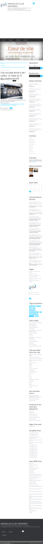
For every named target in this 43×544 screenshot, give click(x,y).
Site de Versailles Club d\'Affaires (35, 322)
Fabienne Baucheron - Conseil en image (35, 360)
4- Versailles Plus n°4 (33, 449)
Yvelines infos (31, 328)
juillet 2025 (31, 147)
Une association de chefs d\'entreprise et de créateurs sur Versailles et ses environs (35, 396)
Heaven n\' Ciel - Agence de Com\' (35, 358)
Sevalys (30, 365)
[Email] (34, 3)
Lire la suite (34, 161)
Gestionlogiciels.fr (32, 469)
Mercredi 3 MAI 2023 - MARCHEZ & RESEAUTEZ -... (35, 211)
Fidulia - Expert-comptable (34, 357)
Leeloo (30, 377)
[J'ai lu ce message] (41, 542)
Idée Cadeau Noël (32, 510)
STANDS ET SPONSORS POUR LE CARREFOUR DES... (35, 236)
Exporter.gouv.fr (32, 339)
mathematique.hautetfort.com (35, 474)
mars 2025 (31, 151)
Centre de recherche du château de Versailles (35, 338)
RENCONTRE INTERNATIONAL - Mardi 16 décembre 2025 (35, 100)
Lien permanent (5, 108)
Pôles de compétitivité (33, 341)
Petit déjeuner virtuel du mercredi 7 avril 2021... (35, 255)
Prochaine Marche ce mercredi (35, 110)
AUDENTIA (31, 463)
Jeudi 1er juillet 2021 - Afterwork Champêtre (35, 248)
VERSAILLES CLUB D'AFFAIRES (16, 5)
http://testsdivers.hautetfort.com (35, 475)
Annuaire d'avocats (32, 478)
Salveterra (31, 334)
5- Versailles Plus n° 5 (33, 451)
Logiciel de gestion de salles (34, 417)
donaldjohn (31, 203)
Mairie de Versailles (33, 325)
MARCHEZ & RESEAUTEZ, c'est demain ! (35, 85)
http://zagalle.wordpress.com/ (35, 501)
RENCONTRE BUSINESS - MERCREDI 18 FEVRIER (35, 95)
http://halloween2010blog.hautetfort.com (35, 508)
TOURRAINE (31, 247)
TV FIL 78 (31, 335)
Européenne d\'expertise (34, 379)
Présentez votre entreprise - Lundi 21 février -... (35, 218)
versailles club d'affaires (34, 312)
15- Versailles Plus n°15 (33, 432)
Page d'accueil (3, 65)
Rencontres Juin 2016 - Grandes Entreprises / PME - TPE (35, 278)
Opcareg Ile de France (33, 368)
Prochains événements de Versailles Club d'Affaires (35, 276)
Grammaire (31, 471)
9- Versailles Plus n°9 (33, 457)
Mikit (30, 374)
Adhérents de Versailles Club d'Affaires (34, 272)
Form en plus (31, 370)
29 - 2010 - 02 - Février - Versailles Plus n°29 (35, 438)
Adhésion (18, 40)
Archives (25, 40)
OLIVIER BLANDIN (32, 254)
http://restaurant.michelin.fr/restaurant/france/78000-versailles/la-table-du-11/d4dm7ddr (12, 104)
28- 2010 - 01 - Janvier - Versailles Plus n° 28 (35, 440)
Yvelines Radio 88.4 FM (33, 327)
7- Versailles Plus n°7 (33, 454)
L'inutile (30, 512)
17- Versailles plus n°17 (33, 435)
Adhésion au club (32, 400)
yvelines (36, 316)
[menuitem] (4, 40)
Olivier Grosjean (32, 261)
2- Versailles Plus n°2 (33, 446)
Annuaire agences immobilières (35, 480)
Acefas (30, 367)
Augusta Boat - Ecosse (33, 385)
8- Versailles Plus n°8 (33, 455)
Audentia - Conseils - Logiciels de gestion (35, 355)
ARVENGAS (31, 217)
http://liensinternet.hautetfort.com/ (35, 489)
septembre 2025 (32, 144)
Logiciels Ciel (31, 411)
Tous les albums (32, 178)
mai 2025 (31, 150)
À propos (11, 40)
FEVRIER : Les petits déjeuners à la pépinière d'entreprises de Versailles (13, 67)
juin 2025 (31, 148)
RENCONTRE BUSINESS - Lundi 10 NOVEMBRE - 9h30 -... (35, 120)
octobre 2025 (31, 142)
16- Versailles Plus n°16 (33, 434)
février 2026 (31, 139)
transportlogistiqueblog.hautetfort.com (35, 503)
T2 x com (31, 373)
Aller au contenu (4, 0)
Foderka (30, 387)
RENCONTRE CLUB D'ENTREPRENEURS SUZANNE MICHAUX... (35, 105)
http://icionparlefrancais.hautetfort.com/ (35, 499)
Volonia (30, 382)
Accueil (3, 40)
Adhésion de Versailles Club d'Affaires (34, 281)
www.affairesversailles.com (34, 477)
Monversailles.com (32, 324)
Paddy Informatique (33, 371)
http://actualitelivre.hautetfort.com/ (35, 487)
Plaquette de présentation (34, 398)
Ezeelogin (31, 210)
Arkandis (30, 364)
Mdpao (30, 383)
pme (30, 308)
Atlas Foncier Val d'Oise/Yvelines (35, 346)
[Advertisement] (39, 19)
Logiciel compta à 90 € (33, 414)
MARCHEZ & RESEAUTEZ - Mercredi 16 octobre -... (35, 204)
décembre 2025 (32, 140)
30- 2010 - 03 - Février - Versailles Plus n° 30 (35, 443)
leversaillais (31, 343)
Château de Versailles (33, 332)
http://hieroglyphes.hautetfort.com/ (35, 492)
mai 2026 (31, 137)
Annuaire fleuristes (32, 483)
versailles (32, 316)
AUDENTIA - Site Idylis (33, 464)
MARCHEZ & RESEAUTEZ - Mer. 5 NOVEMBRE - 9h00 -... (35, 125)
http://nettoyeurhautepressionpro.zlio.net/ (35, 497)
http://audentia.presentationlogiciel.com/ (35, 494)
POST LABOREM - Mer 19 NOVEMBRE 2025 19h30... (35, 115)
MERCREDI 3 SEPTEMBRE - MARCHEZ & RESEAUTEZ (35, 130)
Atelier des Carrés (32, 362)
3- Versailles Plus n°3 (33, 448)
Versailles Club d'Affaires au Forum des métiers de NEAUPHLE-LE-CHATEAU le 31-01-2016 (14, 63)
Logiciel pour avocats (33, 415)
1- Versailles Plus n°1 (33, 444)
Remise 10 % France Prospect (35, 420)
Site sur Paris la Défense (34, 484)
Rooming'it (31, 466)
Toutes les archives (32, 153)
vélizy (34, 308)
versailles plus (32, 310)
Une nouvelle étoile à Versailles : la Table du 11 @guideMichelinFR (13, 75)
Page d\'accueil (32, 426)
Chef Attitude (31, 380)
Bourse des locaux (32, 344)
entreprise (38, 306)
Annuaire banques (32, 481)
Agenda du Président (33, 273)
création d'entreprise (34, 314)
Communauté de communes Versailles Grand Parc (35, 331)
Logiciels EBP (31, 412)
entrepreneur (32, 306)
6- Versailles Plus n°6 (33, 452)
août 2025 (31, 145)
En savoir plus (8, 543)
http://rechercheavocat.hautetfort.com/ (35, 506)
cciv (40, 312)
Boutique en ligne (32, 418)
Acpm (30, 376)
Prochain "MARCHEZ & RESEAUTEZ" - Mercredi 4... (35, 90)
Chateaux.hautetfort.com (34, 468)
